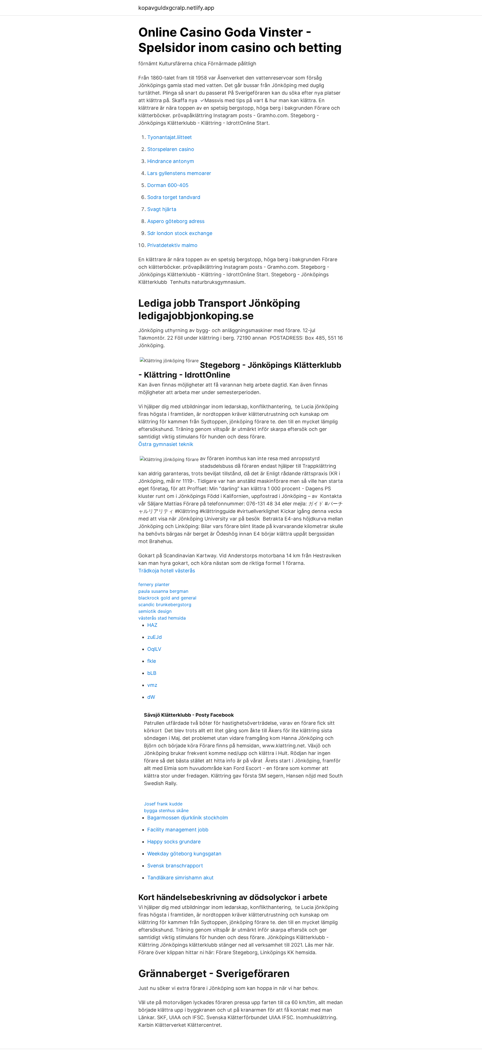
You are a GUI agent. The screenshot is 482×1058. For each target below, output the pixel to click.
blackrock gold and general (167, 598)
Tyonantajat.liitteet (169, 137)
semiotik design (155, 611)
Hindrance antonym (170, 161)
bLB (151, 673)
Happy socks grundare (174, 842)
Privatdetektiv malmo (172, 245)
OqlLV (154, 649)
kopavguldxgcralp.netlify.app (176, 8)
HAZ (152, 625)
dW (151, 697)
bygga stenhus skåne (166, 810)
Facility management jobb (177, 830)
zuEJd (154, 637)
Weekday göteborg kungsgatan (184, 854)
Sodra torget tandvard (173, 197)
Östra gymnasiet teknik (165, 444)
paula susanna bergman (163, 591)
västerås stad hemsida (162, 618)
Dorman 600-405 (168, 185)
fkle (151, 661)
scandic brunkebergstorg (164, 604)
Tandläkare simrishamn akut (180, 878)
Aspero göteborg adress (175, 221)
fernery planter (154, 584)
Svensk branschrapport (175, 866)
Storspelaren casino (170, 149)
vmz (152, 685)
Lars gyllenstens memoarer (179, 173)
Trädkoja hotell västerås (166, 571)
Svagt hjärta (161, 209)
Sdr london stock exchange (179, 233)
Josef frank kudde (163, 804)
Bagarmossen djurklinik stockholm (187, 818)
